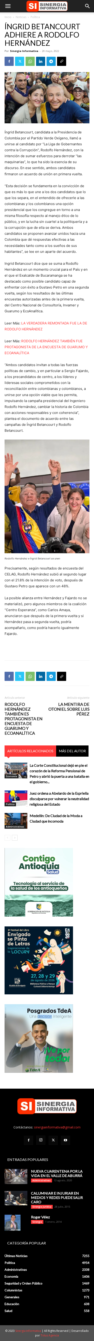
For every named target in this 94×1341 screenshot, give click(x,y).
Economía (11, 776)
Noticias (21, 17)
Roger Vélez (40, 1217)
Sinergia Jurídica (41, 1206)
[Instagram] (40, 1140)
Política (35, 17)
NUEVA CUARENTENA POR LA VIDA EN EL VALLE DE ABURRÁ (57, 1173)
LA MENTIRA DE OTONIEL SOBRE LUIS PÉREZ (68, 709)
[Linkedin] (40, 61)
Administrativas (15, 826)
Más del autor (72, 751)
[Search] (87, 6)
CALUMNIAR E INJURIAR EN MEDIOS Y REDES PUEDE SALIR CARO (57, 1197)
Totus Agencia (50, 1335)
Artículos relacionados (30, 751)
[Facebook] (9, 61)
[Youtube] (65, 1140)
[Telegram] (51, 61)
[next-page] (15, 838)
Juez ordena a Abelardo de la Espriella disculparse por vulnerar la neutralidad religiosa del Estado (59, 798)
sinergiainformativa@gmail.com (57, 1127)
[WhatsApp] (30, 61)
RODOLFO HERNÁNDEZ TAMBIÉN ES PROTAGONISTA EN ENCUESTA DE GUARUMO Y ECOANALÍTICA (23, 719)
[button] (7, 6)
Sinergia (37, 1221)
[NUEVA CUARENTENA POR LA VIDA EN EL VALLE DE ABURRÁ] (16, 1176)
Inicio (8, 17)
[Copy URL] (61, 61)
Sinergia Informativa (24, 51)
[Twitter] (19, 61)
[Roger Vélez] (13, 1223)
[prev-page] (7, 838)
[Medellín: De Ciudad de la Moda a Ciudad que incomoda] (16, 821)
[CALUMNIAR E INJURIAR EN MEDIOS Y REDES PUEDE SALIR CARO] (16, 1198)
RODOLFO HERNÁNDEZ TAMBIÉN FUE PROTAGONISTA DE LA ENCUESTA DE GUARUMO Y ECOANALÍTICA (46, 347)
